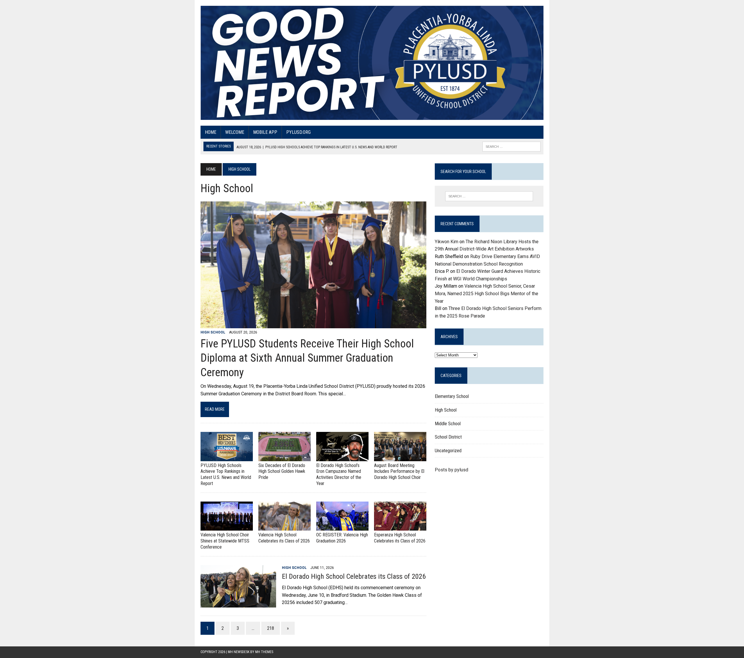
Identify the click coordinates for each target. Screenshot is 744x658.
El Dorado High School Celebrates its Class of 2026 (354, 576)
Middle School (448, 423)
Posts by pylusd (451, 470)
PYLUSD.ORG (298, 132)
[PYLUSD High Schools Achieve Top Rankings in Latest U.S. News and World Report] (227, 457)
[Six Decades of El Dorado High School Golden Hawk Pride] (284, 457)
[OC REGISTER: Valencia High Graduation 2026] (342, 527)
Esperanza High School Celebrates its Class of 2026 (399, 538)
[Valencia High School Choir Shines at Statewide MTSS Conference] (227, 527)
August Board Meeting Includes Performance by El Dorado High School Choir (399, 471)
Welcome (234, 132)
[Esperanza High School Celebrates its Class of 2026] (400, 527)
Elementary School (452, 396)
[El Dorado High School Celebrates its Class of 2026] (238, 603)
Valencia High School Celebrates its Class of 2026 (284, 538)
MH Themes (264, 652)
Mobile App (265, 132)
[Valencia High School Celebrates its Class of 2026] (284, 527)
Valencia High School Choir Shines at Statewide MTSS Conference (225, 541)
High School (213, 332)
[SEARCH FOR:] (511, 146)
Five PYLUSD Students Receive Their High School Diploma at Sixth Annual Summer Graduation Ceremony (307, 358)
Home (210, 132)
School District (448, 437)
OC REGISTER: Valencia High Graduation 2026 (342, 538)
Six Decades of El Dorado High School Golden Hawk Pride (281, 471)
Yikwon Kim (446, 241)
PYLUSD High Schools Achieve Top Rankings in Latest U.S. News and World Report (226, 474)
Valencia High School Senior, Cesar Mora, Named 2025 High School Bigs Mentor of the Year (486, 293)
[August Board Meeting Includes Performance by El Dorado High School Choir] (400, 457)
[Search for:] (489, 196)
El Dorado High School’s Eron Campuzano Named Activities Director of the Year (338, 474)
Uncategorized (448, 450)
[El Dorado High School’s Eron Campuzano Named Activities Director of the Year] (342, 457)
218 (270, 628)
